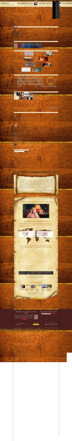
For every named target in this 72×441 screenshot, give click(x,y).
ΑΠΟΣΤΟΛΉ (3, 360)
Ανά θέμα (4, 407)
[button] (36, 169)
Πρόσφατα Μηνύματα (7, 345)
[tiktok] (56, 324)
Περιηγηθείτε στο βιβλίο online (7, 356)
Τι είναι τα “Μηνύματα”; (7, 335)
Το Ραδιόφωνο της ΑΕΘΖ (6, 375)
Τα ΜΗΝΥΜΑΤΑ (4, 333)
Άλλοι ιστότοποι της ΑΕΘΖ (6, 380)
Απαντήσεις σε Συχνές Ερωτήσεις (7, 378)
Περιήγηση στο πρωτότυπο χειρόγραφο (8, 357)
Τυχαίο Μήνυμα (6, 404)
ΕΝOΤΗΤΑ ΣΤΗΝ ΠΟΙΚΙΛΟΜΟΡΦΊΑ (6, 370)
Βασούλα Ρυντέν (5, 373)
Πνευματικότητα (6, 338)
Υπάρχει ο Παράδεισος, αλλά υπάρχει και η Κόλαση (10, 358)
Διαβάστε (5, 336)
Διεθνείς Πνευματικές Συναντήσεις (7, 363)
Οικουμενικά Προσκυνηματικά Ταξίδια (8, 362)
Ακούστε (5, 337)
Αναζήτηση (5, 405)
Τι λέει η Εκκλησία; (6, 340)
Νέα (3, 368)
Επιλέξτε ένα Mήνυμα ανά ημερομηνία (20, 155)
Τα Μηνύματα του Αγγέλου (7, 344)
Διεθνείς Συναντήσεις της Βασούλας (8, 361)
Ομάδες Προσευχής (5, 364)
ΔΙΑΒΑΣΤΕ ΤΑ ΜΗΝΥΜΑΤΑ (44, 190)
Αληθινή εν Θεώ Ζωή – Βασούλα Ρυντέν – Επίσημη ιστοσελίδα (12, 385)
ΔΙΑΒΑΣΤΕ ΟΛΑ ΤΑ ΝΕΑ (36, 293)
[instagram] (54, 324)
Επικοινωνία (4, 379)
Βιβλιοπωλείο (5, 410)
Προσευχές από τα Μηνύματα (8, 346)
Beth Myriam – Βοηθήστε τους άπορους (8, 365)
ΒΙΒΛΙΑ (2, 409)
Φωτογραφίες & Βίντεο (6, 377)
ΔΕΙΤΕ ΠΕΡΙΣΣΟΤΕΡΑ (36, 277)
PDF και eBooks (4, 411)
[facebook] (48, 324)
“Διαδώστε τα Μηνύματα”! (6, 367)
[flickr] (52, 324)
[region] (36, 163)
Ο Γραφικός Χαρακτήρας (7, 339)
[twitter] (50, 324)
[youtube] (46, 324)
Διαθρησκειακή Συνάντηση (6, 366)
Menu (15, 20)
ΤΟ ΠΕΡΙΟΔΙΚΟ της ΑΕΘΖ (6, 376)
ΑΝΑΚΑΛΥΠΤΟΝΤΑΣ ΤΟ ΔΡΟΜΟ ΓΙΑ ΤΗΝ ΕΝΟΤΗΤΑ (48, 86)
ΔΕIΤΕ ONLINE (24, 319)
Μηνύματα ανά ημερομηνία (8, 343)
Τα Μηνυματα (4, 334)
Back (5, 341)
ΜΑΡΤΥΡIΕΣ (3, 371)
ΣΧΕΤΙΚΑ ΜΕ (3, 372)
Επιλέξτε (4, 342)
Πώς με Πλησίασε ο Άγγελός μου (7, 374)
